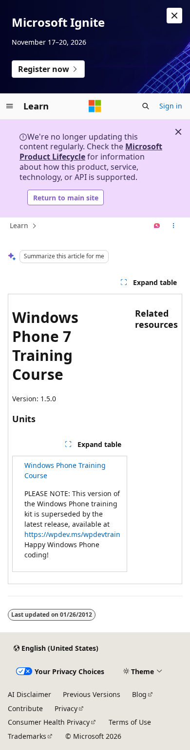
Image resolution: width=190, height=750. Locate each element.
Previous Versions (91, 694)
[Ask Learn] (157, 226)
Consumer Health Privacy (49, 722)
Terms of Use (130, 722)
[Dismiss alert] (174, 15)
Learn (19, 225)
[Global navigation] (9, 106)
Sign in (170, 105)
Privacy (66, 708)
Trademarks (27, 736)
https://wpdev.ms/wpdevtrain (72, 534)
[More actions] (173, 226)
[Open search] (145, 106)
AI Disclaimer (29, 694)
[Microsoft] (95, 106)
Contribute (25, 708)
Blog (139, 694)
